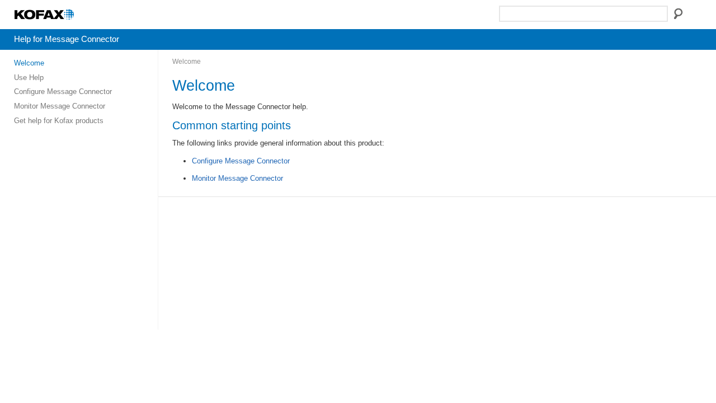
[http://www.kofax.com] (70, 20)
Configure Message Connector (63, 91)
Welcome (29, 63)
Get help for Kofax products (58, 120)
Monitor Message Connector (59, 106)
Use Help (29, 77)
